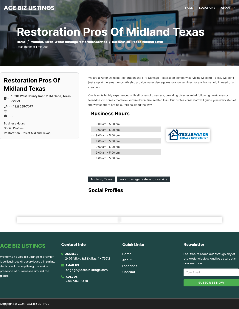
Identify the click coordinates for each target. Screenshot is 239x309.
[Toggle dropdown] (233, 8)
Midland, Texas (42, 42)
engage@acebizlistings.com (87, 270)
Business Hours (14, 123)
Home (189, 8)
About (127, 260)
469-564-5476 (77, 281)
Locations (207, 8)
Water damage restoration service (81, 42)
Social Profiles (14, 128)
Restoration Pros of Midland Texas (27, 133)
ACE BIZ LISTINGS (29, 8)
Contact (128, 272)
